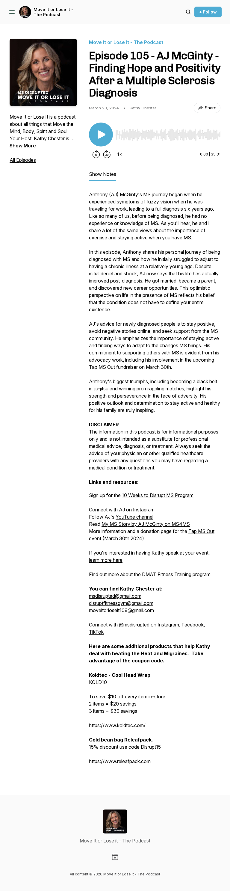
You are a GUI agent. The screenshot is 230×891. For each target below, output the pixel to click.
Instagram (144, 510)
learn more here (105, 560)
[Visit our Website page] (115, 857)
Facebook (192, 625)
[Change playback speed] (119, 154)
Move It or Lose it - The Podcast (53, 12)
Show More (23, 146)
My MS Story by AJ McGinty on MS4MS (146, 524)
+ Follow (208, 11)
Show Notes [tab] (102, 174)
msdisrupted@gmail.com (115, 596)
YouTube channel (134, 517)
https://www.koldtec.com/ (117, 725)
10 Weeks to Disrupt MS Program (157, 495)
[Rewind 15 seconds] (96, 154)
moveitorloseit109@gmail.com (121, 610)
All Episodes (23, 160)
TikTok (96, 632)
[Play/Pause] (101, 135)
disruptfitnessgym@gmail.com (121, 603)
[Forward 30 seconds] (107, 154)
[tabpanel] (154, 481)
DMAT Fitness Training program (176, 574)
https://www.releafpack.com (120, 761)
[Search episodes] (188, 12)
